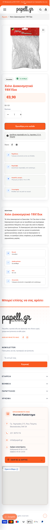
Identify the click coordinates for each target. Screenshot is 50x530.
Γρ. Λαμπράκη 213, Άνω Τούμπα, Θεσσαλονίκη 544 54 (23, 425)
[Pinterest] (16, 144)
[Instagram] (27, 337)
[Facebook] (12, 144)
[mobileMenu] (5, 9)
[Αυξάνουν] (21, 114)
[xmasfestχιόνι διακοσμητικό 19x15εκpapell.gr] (43, 30)
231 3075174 (15, 433)
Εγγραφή (25, 364)
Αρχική (4, 17)
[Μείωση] (8, 114)
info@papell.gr (16, 440)
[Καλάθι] (45, 9)
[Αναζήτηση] (40, 9)
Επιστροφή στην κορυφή (43, 516)
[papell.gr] (25, 9)
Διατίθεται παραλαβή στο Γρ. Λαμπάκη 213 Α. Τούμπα (25, 136)
